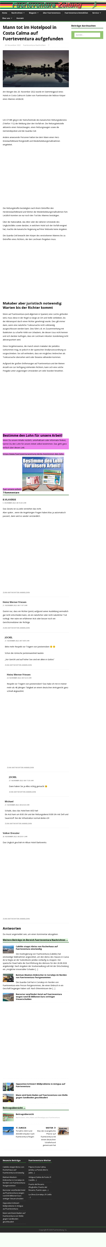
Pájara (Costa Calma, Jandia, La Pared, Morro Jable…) (38, 1170)
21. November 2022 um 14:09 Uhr (17, 641)
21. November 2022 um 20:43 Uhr (17, 805)
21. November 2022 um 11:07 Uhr (15, 605)
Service (95, 13)
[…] (36, 969)
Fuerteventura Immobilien (76, 13)
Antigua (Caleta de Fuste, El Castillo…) (40, 1178)
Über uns (6, 18)
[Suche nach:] (87, 35)
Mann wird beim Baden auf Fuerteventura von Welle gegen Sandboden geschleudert (42, 1096)
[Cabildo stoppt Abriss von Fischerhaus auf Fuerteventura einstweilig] (8, 952)
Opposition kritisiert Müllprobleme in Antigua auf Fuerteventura (40, 1085)
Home (4, 13)
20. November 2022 (13, 45)
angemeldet (17, 934)
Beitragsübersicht (13, 1107)
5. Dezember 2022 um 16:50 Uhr (14, 503)
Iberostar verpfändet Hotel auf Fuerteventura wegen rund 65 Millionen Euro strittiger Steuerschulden (39, 996)
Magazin (32, 13)
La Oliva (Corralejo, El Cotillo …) (40, 1196)
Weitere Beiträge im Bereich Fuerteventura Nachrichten (34, 939)
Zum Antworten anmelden (16, 592)
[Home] (8, 1119)
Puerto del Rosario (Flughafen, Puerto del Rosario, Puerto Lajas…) (38, 1187)
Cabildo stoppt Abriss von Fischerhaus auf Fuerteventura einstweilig (37, 947)
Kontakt (20, 18)
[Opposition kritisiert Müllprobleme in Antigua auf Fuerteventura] (8, 1089)
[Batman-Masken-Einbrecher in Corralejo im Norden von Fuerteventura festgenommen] (8, 980)
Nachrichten (16, 13)
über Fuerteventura (51, 13)
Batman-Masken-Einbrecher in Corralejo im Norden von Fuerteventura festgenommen (41, 976)
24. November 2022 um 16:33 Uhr (19, 678)
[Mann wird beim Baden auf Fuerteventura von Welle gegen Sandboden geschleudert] (8, 1100)
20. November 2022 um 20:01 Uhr (15, 837)
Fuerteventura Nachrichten (34, 45)
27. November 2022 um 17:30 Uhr (21, 781)
